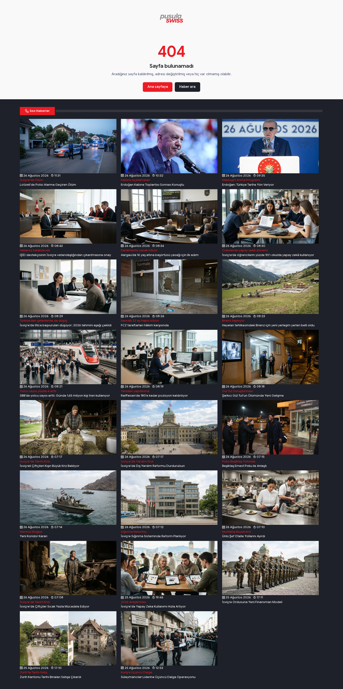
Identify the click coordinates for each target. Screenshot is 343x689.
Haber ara (187, 87)
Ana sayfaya (157, 87)
